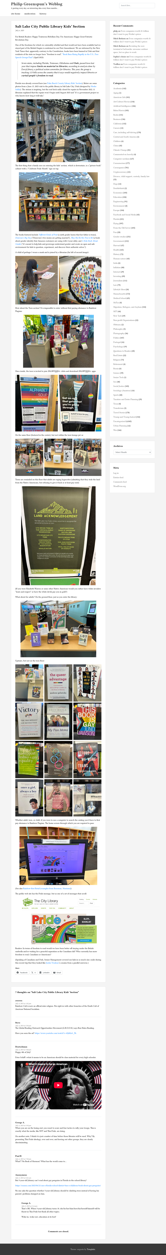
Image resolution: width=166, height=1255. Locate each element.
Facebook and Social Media (124, 215)
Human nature (119, 258)
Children (117, 141)
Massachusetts (119, 294)
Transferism (118, 408)
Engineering (118, 201)
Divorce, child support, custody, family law (131, 176)
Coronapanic (118, 167)
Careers (116, 128)
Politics (116, 338)
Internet (116, 272)
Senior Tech (118, 377)
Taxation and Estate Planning (125, 399)
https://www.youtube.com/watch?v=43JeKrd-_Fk (55, 1033)
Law (115, 285)
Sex (114, 382)
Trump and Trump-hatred (124, 417)
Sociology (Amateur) (122, 390)
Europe (116, 210)
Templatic (91, 1249)
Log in (116, 473)
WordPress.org (119, 486)
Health (116, 250)
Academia (117, 88)
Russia (116, 368)
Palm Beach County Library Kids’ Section (64, 83)
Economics (118, 193)
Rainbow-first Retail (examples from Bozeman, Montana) (47, 888)
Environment (119, 206)
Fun (115, 232)
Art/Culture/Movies (121, 101)
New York (117, 316)
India (115, 263)
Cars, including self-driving (124, 132)
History (116, 254)
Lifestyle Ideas (119, 289)
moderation (29, 14)
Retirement (118, 364)
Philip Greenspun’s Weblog (36, 4)
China (115, 145)
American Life (119, 97)
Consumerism (119, 163)
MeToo (116, 302)
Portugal (117, 342)
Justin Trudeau (52, 963)
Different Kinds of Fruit (48, 235)
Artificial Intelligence (122, 106)
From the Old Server (122, 228)
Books (115, 115)
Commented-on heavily (123, 154)
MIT (115, 311)
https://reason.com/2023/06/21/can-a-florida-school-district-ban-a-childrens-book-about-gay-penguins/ (58, 1185)
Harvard (116, 245)
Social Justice (118, 386)
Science (116, 373)
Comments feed (120, 482)
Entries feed (118, 477)
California (117, 123)
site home (15, 14)
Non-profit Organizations (124, 320)
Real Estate (117, 355)
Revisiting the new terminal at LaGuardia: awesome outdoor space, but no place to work (130, 49)
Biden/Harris (118, 110)
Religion (116, 360)
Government (118, 241)
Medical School (119, 298)
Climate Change (120, 150)
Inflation (117, 267)
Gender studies (119, 237)
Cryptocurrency (120, 172)
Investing (117, 276)
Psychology (118, 346)
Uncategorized (119, 421)
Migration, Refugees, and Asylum (127, 307)
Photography (118, 333)
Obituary (117, 324)
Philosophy (118, 329)
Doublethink (118, 188)
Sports (116, 395)
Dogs (115, 184)
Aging (116, 93)
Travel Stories (119, 412)
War (115, 430)
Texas (115, 404)
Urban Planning (120, 426)
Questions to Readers (122, 351)
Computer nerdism (121, 159)
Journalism (118, 280)
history (43, 14)
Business (117, 119)
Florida (116, 219)
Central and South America (124, 137)
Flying (116, 223)
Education (117, 197)
